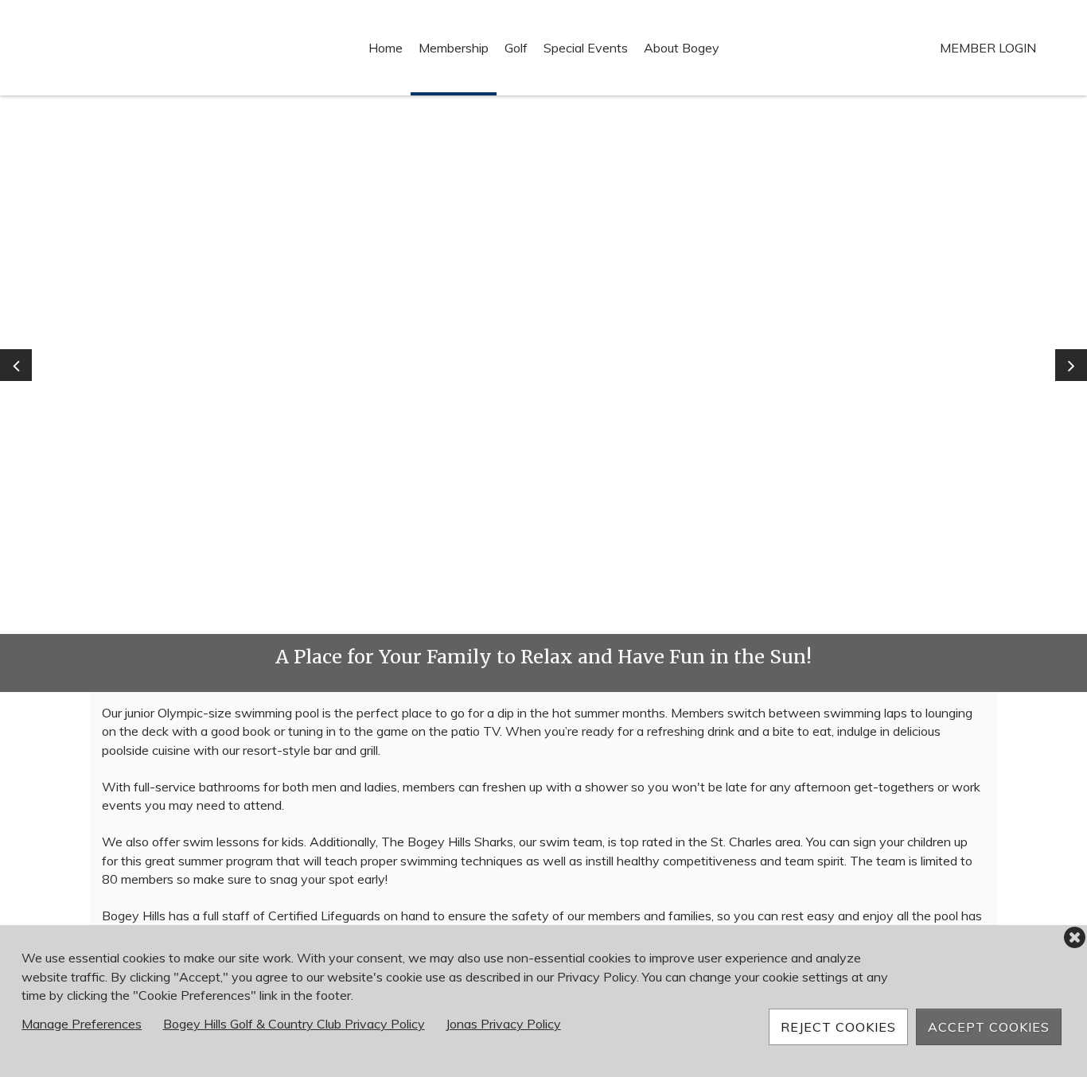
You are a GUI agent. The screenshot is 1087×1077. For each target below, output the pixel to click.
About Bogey (681, 48)
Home (385, 48)
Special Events (586, 48)
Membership (454, 48)
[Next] (1071, 365)
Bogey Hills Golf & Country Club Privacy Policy (294, 1024)
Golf (516, 48)
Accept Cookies (989, 1027)
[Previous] (16, 365)
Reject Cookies (838, 1027)
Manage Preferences (81, 1024)
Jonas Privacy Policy (503, 1024)
